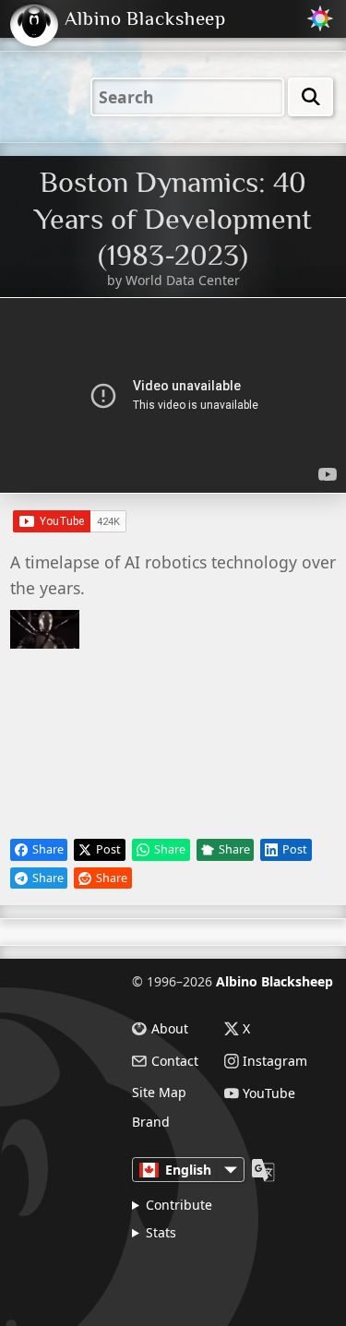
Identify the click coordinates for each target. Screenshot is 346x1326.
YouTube (269, 1093)
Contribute (179, 1204)
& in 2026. (210, 1274)
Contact (174, 1061)
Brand (151, 1122)
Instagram (275, 1061)
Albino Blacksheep (274, 981)
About (169, 1028)
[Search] (310, 97)
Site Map (159, 1092)
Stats (161, 1232)
